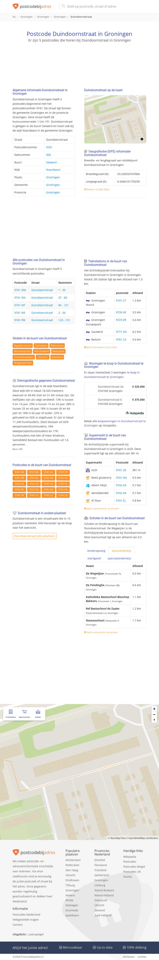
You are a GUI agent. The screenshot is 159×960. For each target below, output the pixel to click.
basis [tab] (121, 551)
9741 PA (19, 489)
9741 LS (48, 495)
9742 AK (121, 485)
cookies (142, 956)
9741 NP (19, 305)
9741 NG (19, 472)
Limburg (99, 885)
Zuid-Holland (102, 915)
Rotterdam (72, 865)
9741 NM (20, 290)
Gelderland (101, 875)
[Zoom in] (154, 709)
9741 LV (48, 472)
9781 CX (121, 339)
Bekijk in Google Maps (97, 189)
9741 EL (121, 500)
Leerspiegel (36, 934)
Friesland (100, 870)
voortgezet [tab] (94, 558)
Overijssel (100, 900)
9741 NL (33, 478)
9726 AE (121, 312)
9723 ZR (121, 320)
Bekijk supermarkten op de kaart (102, 508)
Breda (69, 900)
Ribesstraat (57, 345)
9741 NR (19, 313)
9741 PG (63, 478)
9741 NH (48, 489)
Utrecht (70, 875)
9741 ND (34, 472)
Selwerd (51, 162)
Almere (70, 895)
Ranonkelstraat (22, 351)
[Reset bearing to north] (154, 720)
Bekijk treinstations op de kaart (101, 347)
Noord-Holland (104, 895)
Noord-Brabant (104, 890)
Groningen (53, 177)
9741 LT (63, 483)
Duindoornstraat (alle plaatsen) (34, 536)
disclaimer (129, 956)
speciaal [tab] (119, 558)
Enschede (72, 910)
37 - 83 (62, 297)
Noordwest (53, 170)
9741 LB (121, 470)
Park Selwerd (42, 351)
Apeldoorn (72, 915)
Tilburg (70, 885)
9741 (49, 147)
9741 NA (121, 477)
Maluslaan (58, 351)
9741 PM (19, 320)
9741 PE (48, 483)
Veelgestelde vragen (26, 919)
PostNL (127, 877)
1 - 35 (62, 290)
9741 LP (34, 483)
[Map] (115, 119)
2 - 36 (62, 313)
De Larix (42, 357)
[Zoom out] (154, 714)
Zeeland (99, 910)
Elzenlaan (57, 357)
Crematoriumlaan (23, 357)
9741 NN (20, 297)
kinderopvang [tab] (96, 551)
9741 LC (34, 495)
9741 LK (19, 483)
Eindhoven (72, 880)
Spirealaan (41, 345)
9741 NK (19, 478)
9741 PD (34, 489)
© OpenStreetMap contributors (142, 838)
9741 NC (63, 489)
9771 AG (121, 332)
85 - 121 (63, 305)
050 (48, 155)
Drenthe (99, 860)
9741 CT (121, 300)
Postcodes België (134, 866)
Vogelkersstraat (22, 345)
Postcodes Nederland (26, 914)
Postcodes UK (132, 871)
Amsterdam (73, 860)
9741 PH (48, 478)
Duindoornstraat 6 (110, 399)
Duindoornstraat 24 (110, 386)
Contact (17, 924)
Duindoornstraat (42, 290)
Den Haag (72, 870)
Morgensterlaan (23, 362)
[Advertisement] (79, 61)
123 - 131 (64, 320)
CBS (20, 449)
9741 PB (63, 472)
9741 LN (19, 495)
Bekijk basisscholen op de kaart (102, 632)
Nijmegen (72, 905)
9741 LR (63, 495)
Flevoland (100, 865)
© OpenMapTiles (116, 838)
